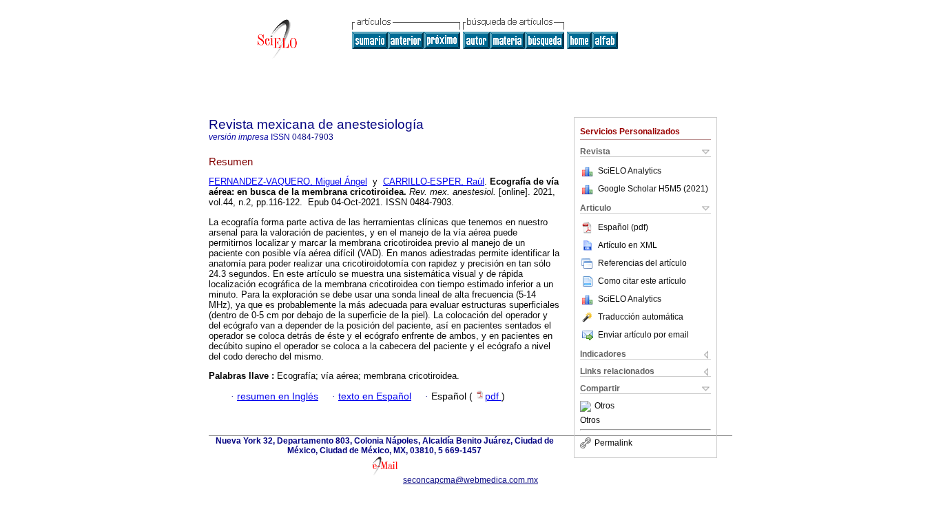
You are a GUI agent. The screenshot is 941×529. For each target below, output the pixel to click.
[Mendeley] (587, 406)
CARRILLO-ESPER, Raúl (433, 181)
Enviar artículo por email (643, 335)
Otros (604, 406)
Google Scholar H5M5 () (653, 189)
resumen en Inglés (277, 396)
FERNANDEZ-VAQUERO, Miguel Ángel (288, 181)
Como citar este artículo (642, 281)
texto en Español (374, 396)
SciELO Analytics (629, 171)
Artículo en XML (627, 245)
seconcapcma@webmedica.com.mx (470, 480)
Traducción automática (640, 317)
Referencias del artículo (642, 263)
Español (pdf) (623, 227)
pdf (493, 396)
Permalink (613, 443)
